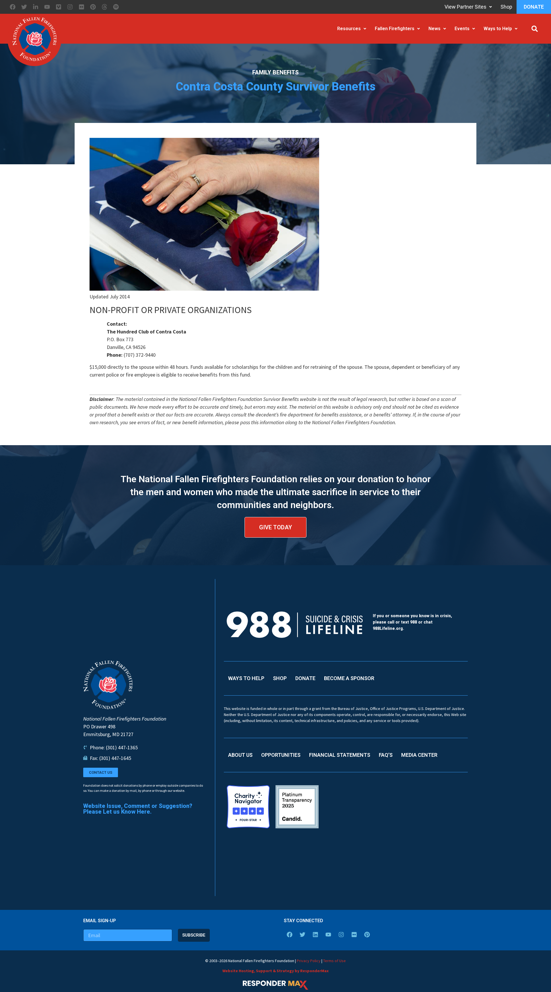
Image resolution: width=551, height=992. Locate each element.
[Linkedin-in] (35, 7)
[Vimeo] (58, 7)
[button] (534, 28)
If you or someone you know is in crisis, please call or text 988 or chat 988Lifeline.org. (412, 622)
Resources (349, 28)
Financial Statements (339, 755)
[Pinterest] (93, 7)
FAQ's (386, 755)
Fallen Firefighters (394, 28)
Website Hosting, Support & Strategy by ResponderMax (275, 970)
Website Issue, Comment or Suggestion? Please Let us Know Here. (137, 808)
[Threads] (104, 7)
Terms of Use (334, 960)
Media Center (419, 755)
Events (462, 28)
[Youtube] (47, 7)
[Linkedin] (315, 934)
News (434, 28)
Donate (534, 7)
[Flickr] (81, 7)
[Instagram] (70, 7)
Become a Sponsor (349, 678)
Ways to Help (498, 28)
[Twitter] (24, 7)
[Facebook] (12, 7)
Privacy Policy (309, 960)
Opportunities (280, 755)
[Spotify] (116, 7)
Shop (506, 7)
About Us (240, 755)
